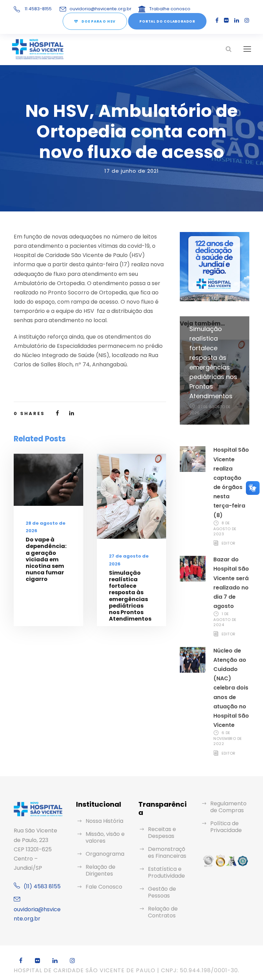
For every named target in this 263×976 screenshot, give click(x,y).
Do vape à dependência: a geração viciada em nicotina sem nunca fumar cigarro (46, 559)
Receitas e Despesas (162, 832)
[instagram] (247, 20)
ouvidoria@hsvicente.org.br (101, 8)
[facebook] (216, 20)
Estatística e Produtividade (166, 872)
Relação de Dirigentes (100, 870)
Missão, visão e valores (105, 837)
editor (229, 543)
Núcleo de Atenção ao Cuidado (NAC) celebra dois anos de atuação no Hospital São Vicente (231, 688)
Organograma (105, 854)
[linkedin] (236, 20)
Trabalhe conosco (169, 8)
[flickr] (226, 20)
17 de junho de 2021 (131, 170)
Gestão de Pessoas (162, 892)
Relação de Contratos (163, 912)
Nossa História (104, 821)
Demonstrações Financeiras (167, 852)
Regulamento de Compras (228, 807)
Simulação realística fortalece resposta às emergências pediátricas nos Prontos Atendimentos (130, 596)
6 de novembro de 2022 (227, 738)
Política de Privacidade (226, 826)
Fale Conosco (104, 887)
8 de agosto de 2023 (225, 528)
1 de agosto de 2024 (225, 619)
